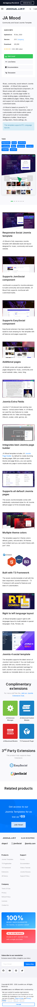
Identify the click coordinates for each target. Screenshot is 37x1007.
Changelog (20, 39)
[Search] (30, 9)
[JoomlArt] (15, 9)
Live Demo (11, 62)
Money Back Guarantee (17, 920)
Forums (22, 859)
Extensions (5, 872)
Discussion (11, 73)
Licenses (4, 901)
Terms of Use (19, 998)
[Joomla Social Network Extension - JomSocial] (16, 843)
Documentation (12, 67)
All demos (5, 876)
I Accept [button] (18, 1004)
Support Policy (24, 876)
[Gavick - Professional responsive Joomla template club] (28, 838)
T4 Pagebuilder (6, 863)
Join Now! (18, 825)
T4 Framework (6, 867)
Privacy (4, 893)
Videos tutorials (25, 867)
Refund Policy (6, 897)
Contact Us (5, 905)
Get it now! (11, 56)
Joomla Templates (7, 859)
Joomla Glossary (25, 872)
